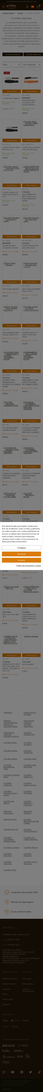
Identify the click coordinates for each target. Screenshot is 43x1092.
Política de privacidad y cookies (28, 565)
